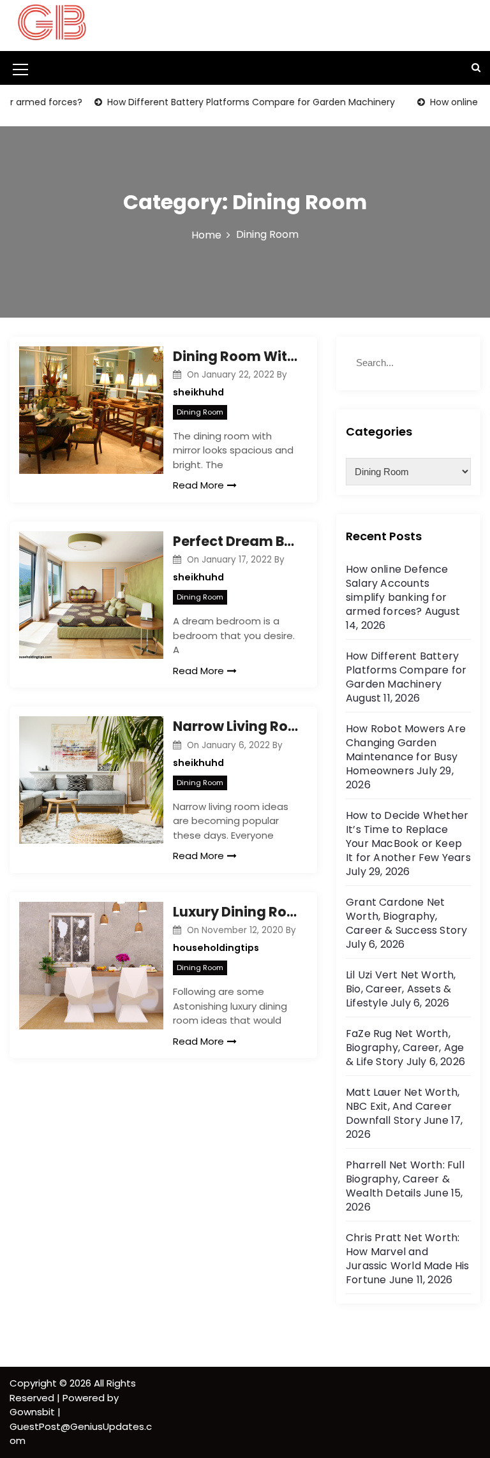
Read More (198, 485)
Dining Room (200, 412)
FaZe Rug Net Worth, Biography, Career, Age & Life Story (405, 1047)
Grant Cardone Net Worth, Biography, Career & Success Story (406, 916)
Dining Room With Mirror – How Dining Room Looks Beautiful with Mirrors (235, 356)
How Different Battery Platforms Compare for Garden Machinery (236, 102)
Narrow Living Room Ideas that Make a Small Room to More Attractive (235, 726)
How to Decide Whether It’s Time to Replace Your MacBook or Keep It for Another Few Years (408, 836)
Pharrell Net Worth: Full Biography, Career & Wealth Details (405, 1179)
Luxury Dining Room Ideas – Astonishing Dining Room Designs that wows (235, 911)
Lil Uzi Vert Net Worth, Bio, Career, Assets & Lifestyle (401, 989)
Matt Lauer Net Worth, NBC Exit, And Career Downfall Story (402, 1106)
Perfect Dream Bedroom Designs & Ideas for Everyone (235, 541)
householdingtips (216, 947)
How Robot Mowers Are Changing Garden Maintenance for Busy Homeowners (406, 749)
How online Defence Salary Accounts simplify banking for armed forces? (397, 590)
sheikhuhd (198, 392)
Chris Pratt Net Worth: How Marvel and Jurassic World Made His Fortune (408, 1258)
